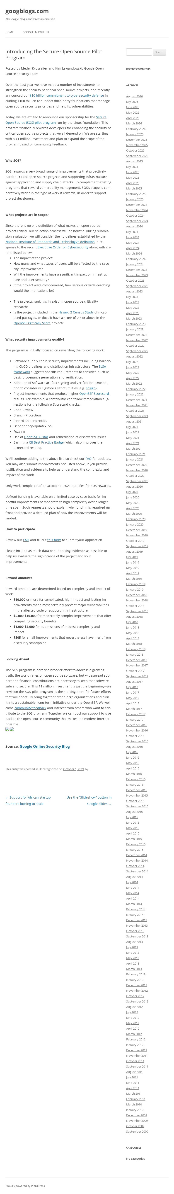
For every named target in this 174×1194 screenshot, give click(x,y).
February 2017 (135, 714)
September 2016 (137, 741)
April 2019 (132, 573)
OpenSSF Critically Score (32, 323)
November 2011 (137, 1056)
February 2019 (135, 584)
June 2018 (132, 627)
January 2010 (134, 1110)
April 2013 (132, 963)
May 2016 (132, 763)
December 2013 (136, 920)
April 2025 (132, 183)
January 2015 (134, 850)
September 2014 (137, 871)
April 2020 (132, 508)
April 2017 (132, 703)
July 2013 (132, 947)
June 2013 (132, 953)
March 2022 (134, 383)
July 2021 (132, 427)
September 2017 (137, 676)
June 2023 (132, 302)
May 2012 (132, 1023)
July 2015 (132, 817)
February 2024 (135, 259)
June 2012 (132, 1018)
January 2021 (134, 459)
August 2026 (134, 96)
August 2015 (134, 812)
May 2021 (132, 438)
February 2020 (135, 519)
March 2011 (134, 1093)
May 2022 (132, 373)
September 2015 (137, 806)
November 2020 (137, 470)
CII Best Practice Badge (46, 442)
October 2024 (135, 215)
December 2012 (136, 985)
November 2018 (137, 600)
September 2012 (137, 1001)
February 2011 (135, 1099)
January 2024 (134, 264)
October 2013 (135, 931)
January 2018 (134, 654)
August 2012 (134, 1007)
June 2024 (132, 237)
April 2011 (132, 1088)
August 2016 (134, 747)
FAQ (88, 458)
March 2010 (134, 1104)
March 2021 (134, 448)
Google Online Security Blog (45, 746)
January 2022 (134, 394)
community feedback (30, 708)
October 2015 (135, 801)
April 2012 (132, 1028)
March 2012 (134, 1034)
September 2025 (137, 156)
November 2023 (137, 275)
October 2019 (135, 541)
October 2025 (135, 150)
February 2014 (135, 909)
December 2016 (136, 725)
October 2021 (135, 411)
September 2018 (137, 611)
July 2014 (132, 882)
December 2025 (136, 140)
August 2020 (134, 486)
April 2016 (132, 768)
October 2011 (135, 1061)
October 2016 (135, 736)
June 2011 (132, 1083)
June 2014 (132, 888)
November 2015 (137, 795)
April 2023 (132, 313)
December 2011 (136, 1050)
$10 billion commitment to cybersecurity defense (67, 95)
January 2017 (134, 719)
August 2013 (134, 942)
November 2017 (137, 665)
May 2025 (132, 177)
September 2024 (137, 221)
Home (9, 32)
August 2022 (134, 356)
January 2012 (134, 1045)
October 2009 (135, 1126)
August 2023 (134, 291)
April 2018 (132, 638)
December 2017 (136, 660)
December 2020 (136, 465)
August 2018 (134, 617)
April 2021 (132, 443)
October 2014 (135, 866)
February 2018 (135, 649)
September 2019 (137, 546)
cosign (91, 388)
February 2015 (135, 844)
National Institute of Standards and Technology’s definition (50, 242)
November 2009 (137, 1121)
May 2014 (132, 893)
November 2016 (137, 730)
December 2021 (136, 400)
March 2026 (134, 123)
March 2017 (134, 709)
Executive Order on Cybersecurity (63, 247)
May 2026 (132, 112)
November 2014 (137, 860)
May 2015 (132, 828)
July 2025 (132, 167)
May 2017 (132, 698)
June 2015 (132, 822)
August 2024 (134, 226)
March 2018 (134, 644)
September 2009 (137, 1131)
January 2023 (134, 329)
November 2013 (137, 925)
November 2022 (137, 340)
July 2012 (132, 1012)
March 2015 (134, 839)
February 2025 (135, 194)
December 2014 (136, 855)
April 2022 (132, 378)
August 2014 (134, 877)
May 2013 (132, 958)
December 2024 (136, 205)
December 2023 (136, 270)
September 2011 (137, 1066)
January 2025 (134, 199)
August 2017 (134, 682)
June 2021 (132, 432)
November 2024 (137, 210)
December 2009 (136, 1115)
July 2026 (132, 102)
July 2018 (132, 622)
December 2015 (136, 790)
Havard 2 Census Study (76, 312)
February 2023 (135, 324)
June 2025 (132, 172)
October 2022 (135, 345)
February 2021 (135, 454)
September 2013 (137, 936)
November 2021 (137, 405)
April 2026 (132, 118)
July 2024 (132, 232)
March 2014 (134, 904)
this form (54, 540)
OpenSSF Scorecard (94, 393)
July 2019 (132, 557)
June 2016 (132, 757)
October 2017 (135, 671)
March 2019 (134, 579)
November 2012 (137, 990)
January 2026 (134, 134)
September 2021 (137, 416)
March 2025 (134, 188)
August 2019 (134, 551)
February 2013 (135, 974)
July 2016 (132, 752)
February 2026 (135, 129)
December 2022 (136, 335)
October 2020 (135, 476)
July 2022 (132, 362)
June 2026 (132, 107)
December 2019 (136, 530)
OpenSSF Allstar (36, 437)
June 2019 (132, 562)
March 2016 (134, 774)
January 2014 (134, 915)
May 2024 (132, 243)
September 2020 (137, 481)
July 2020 (132, 492)
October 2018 (135, 606)
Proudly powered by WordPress (25, 1186)
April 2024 (132, 248)
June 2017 (132, 692)
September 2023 (137, 286)
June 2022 (132, 367)
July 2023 (132, 297)
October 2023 (135, 280)
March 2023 (134, 318)
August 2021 (134, 421)
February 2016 (135, 779)
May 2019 (132, 568)
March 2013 (134, 969)
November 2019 (137, 535)
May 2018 (132, 633)
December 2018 (136, 595)
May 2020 (132, 503)
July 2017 (132, 687)
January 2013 (134, 980)
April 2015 (132, 833)
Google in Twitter (36, 32)
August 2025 (134, 161)
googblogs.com (27, 11)
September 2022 (137, 351)
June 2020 (132, 497)
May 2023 (132, 308)
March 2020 (134, 514)
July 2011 (132, 1077)
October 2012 (135, 996)
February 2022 (135, 389)
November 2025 (137, 145)
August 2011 (134, 1072)
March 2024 (134, 253)
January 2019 (134, 589)
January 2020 (134, 524)
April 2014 (132, 898)
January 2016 (134, 785)
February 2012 (135, 1039)
